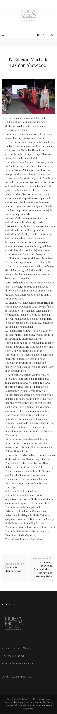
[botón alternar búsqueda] (52, 35)
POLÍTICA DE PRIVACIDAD (17, 676)
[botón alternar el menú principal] (3, 35)
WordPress (28, 708)
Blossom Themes (31, 705)
